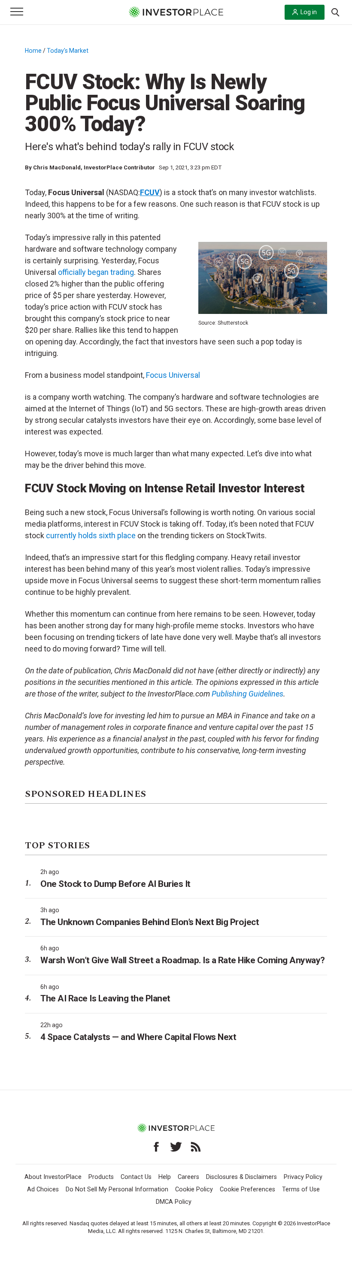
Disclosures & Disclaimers (241, 1177)
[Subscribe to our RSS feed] (195, 1146)
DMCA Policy (173, 1202)
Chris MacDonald (57, 167)
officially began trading (96, 272)
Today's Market (67, 50)
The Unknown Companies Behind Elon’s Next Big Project (149, 922)
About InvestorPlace (53, 1177)
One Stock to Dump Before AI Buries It (115, 884)
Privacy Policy (303, 1177)
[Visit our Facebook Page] (156, 1146)
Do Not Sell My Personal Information (117, 1189)
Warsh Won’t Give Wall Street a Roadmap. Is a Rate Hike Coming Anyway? (182, 960)
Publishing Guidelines (247, 693)
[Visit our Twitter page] (176, 1146)
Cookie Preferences (247, 1189)
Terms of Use (301, 1189)
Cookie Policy (194, 1189)
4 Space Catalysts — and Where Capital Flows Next (138, 1037)
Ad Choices (43, 1189)
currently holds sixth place (91, 535)
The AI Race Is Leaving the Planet (105, 998)
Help (164, 1177)
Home (33, 50)
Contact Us (136, 1177)
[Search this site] (335, 11)
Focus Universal (173, 375)
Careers (188, 1177)
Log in (308, 12)
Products (101, 1177)
